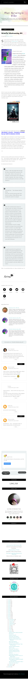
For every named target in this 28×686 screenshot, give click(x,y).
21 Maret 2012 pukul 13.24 (13, 350)
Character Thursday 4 (13, 642)
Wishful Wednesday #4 (14, 646)
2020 (9, 607)
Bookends (11, 633)
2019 (9, 609)
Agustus (11, 624)
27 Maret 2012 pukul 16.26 (13, 420)
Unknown (10, 405)
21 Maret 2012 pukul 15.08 (13, 387)
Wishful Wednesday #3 (14, 650)
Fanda (9, 386)
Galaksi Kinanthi (12, 635)
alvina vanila (11, 367)
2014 (9, 615)
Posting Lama (22, 472)
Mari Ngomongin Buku (14, 14)
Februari (11, 664)
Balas (16, 359)
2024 (9, 602)
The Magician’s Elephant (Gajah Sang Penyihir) (16, 660)
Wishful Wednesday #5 (14, 637)
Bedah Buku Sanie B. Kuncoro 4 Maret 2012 (16, 656)
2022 (9, 605)
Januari (10, 665)
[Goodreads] (20, 517)
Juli (9, 625)
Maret (10, 631)
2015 (9, 614)
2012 (9, 618)
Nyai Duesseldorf (13, 641)
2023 (9, 603)
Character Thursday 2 (13, 654)
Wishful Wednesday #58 (15, 329)
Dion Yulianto (11, 349)
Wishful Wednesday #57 (15, 317)
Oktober (11, 622)
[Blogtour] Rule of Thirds (14, 549)
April (10, 629)
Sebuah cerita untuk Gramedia (15, 632)
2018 (9, 610)
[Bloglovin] (17, 517)
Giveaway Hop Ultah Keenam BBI (14, 545)
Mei (10, 628)
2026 (9, 599)
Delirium (11, 652)
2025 (9, 601)
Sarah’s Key (11, 647)
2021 (9, 606)
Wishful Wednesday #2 (14, 657)
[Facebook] (7, 517)
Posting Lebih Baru (6, 473)
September (11, 623)
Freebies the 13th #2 (14, 307)
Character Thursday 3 (13, 649)
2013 (9, 616)
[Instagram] (14, 517)
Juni (10, 627)
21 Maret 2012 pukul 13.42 (13, 368)
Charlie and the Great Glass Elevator (15, 639)
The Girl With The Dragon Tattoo (16, 661)
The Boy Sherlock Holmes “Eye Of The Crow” (15, 644)
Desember (11, 619)
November (11, 620)
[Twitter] (11, 517)
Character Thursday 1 (13, 662)
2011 (9, 666)
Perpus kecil (15, 41)
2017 (9, 611)
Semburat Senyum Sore (14, 651)
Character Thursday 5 (13, 636)
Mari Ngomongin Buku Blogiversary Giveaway (14, 554)
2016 (9, 612)
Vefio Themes (21, 674)
